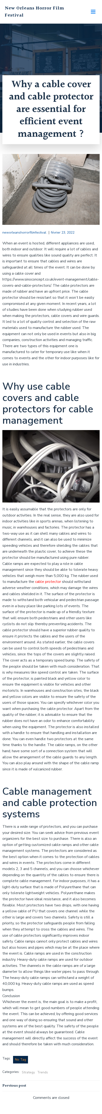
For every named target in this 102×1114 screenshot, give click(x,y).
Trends (42, 1072)
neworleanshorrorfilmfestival (24, 232)
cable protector (48, 581)
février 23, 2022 (62, 232)
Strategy (28, 1072)
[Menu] (93, 12)
